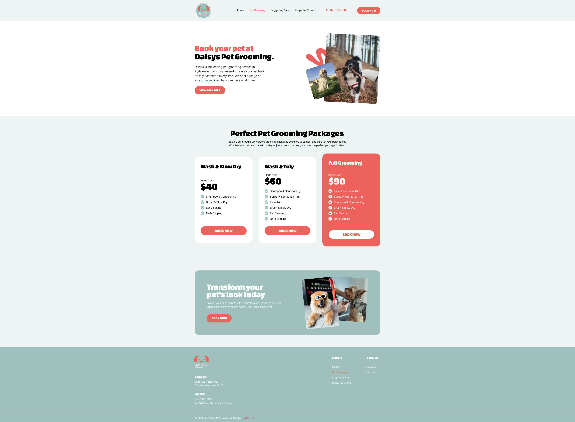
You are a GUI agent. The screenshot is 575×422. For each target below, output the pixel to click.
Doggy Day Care (280, 10)
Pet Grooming (257, 10)
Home (240, 10)
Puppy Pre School (304, 10)
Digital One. (248, 417)
